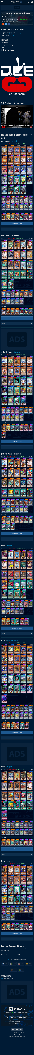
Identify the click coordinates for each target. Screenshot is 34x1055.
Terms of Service (12, 1036)
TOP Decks (13, 949)
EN (15, 1034)
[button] (2, 2)
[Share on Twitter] (6, 24)
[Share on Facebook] (9, 24)
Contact (17, 1036)
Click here (5, 53)
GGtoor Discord (12, 35)
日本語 (18, 1034)
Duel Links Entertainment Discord (16, 33)
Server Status (22, 1036)
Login (9, 959)
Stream (5, 36)
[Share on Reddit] (3, 24)
